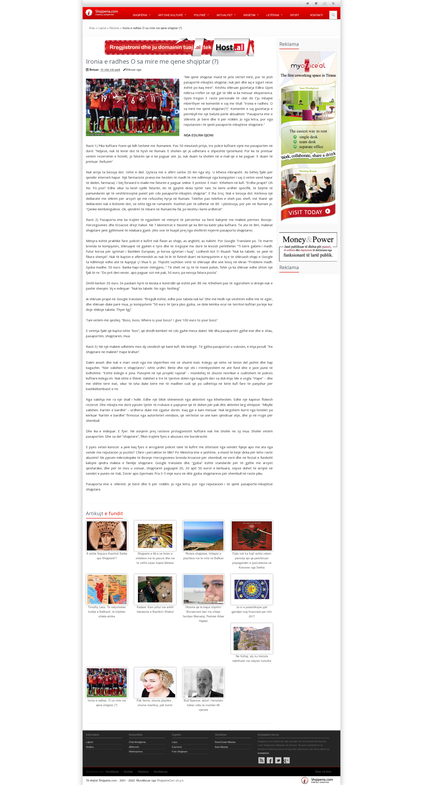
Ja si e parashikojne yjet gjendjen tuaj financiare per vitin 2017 (252, 611)
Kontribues (112, 771)
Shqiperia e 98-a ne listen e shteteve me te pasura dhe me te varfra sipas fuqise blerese (155, 558)
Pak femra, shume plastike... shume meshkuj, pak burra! (155, 702)
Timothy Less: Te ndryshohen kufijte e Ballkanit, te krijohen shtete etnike (107, 611)
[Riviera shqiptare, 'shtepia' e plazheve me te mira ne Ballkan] (203, 535)
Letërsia (272, 15)
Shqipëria (140, 15)
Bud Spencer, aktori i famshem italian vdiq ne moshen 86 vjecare (203, 705)
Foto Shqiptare (179, 751)
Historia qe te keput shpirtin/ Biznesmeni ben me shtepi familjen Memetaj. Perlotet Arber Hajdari (203, 614)
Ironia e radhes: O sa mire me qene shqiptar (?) (107, 702)
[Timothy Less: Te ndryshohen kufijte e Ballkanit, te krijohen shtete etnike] (107, 589)
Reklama (143, 771)
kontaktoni (263, 753)
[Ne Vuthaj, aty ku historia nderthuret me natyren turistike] (252, 638)
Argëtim (249, 15)
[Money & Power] (306, 246)
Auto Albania (221, 747)
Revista (114, 28)
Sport (294, 15)
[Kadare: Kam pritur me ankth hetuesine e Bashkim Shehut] (155, 589)
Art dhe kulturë (170, 15)
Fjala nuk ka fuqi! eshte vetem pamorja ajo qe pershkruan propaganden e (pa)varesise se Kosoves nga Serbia (251, 560)
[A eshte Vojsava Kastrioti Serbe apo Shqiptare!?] (107, 535)
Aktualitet (224, 15)
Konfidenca (160, 771)
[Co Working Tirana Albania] (306, 137)
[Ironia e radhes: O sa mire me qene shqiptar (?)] (107, 682)
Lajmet (89, 742)
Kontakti (316, 15)
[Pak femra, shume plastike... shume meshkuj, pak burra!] (155, 682)
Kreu (92, 28)
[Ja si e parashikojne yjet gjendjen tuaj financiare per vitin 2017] (252, 589)
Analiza (90, 747)
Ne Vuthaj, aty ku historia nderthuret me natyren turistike (251, 658)
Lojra (174, 742)
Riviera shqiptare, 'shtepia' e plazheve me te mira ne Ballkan (203, 555)
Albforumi (134, 747)
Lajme (102, 28)
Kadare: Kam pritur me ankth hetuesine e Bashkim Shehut (155, 609)
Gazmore (177, 747)
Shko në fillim (323, 771)
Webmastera (136, 751)
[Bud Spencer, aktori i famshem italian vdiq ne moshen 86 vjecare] (203, 682)
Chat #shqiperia (137, 742)
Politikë (200, 15)
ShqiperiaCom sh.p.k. (170, 780)
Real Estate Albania (225, 742)
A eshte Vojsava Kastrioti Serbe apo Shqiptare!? (106, 555)
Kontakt (128, 771)
